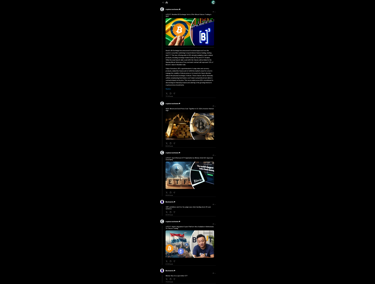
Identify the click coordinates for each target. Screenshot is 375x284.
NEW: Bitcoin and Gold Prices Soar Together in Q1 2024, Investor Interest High (190, 109)
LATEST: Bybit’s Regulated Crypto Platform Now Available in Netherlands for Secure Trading (190, 227)
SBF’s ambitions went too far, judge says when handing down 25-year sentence (188, 208)
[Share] (174, 93)
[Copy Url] (170, 142)
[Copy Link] (170, 93)
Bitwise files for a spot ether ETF (177, 276)
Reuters (168, 89)
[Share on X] (166, 93)
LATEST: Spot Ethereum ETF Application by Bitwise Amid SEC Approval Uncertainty (189, 159)
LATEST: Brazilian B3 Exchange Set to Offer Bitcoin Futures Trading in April (188, 15)
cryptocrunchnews (172, 9)
